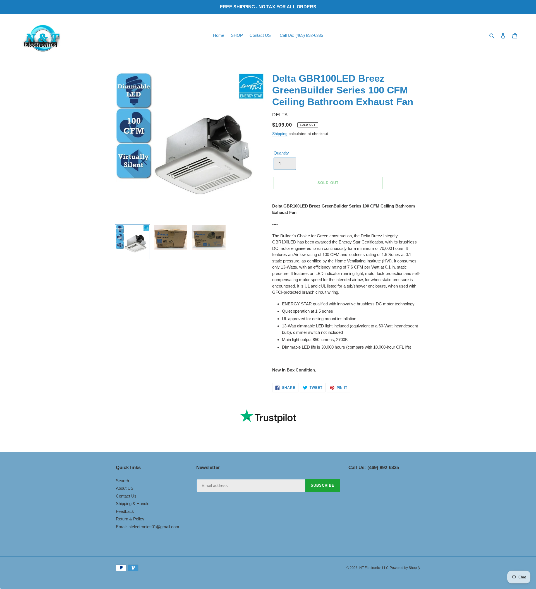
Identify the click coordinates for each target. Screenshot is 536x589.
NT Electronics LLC (374, 568)
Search (122, 480)
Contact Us (126, 496)
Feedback (125, 511)
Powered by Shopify (405, 568)
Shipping (280, 133)
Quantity (281, 153)
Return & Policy (130, 518)
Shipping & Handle (132, 503)
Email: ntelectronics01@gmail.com (147, 526)
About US (124, 488)
